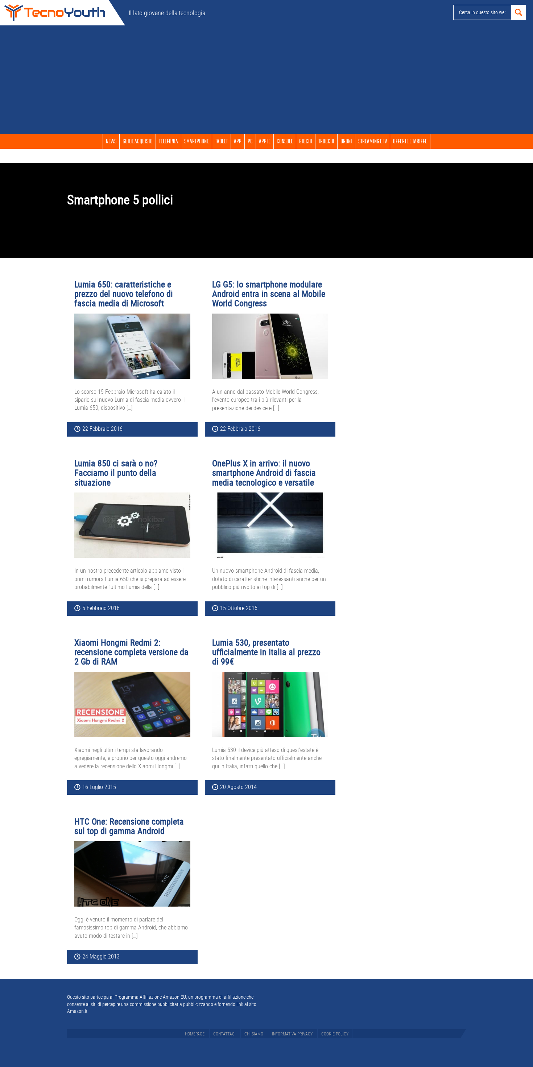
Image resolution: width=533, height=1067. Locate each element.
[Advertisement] (266, 80)
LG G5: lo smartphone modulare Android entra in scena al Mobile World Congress (268, 293)
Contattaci (224, 1034)
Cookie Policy (334, 1034)
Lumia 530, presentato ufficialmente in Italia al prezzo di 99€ (266, 652)
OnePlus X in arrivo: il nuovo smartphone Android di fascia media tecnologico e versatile (264, 472)
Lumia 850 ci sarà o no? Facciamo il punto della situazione (115, 472)
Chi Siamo (253, 1034)
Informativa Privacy (292, 1034)
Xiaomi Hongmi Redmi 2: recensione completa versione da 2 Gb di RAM (131, 652)
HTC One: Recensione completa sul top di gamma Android (129, 826)
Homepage (194, 1034)
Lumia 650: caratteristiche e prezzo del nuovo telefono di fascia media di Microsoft (123, 293)
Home (54, 12)
